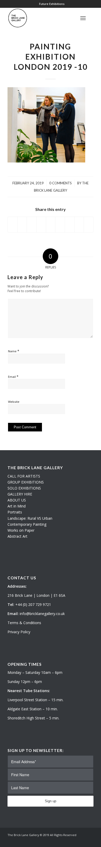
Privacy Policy (19, 631)
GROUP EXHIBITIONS (26, 482)
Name (13, 351)
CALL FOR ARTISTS (24, 476)
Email (13, 376)
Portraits (15, 512)
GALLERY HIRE (20, 494)
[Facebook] (89, 840)
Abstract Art (17, 536)
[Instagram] (82, 840)
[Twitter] (74, 840)
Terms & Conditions (24, 622)
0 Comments (60, 183)
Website (13, 402)
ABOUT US (17, 500)
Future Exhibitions (51, 4)
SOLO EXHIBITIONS (24, 488)
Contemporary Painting (27, 524)
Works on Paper (21, 530)
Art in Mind (17, 506)
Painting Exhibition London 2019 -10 (51, 56)
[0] (91, 18)
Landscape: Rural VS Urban (30, 518)
